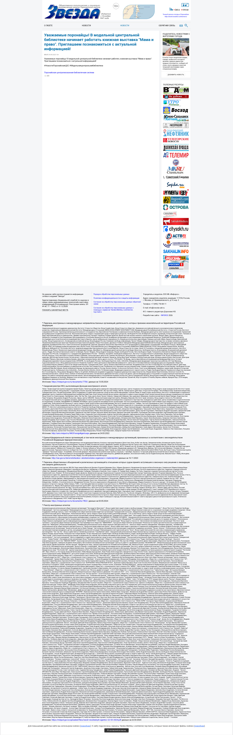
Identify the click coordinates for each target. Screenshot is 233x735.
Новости (86, 25)
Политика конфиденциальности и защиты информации (116, 298)
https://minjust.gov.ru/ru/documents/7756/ (70, 382)
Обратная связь (167, 25)
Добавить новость (176, 75)
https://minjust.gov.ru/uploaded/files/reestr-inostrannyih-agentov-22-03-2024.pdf (86, 720)
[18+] (77, 12)
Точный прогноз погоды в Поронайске (176, 14)
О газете (48, 25)
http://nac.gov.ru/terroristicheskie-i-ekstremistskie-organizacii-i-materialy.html (85, 458)
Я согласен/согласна (116, 730)
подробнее (85, 726)
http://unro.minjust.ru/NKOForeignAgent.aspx (70, 433)
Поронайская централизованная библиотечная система (69, 72)
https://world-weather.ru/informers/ (176, 16)
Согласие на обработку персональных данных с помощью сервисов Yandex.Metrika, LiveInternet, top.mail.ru (114, 310)
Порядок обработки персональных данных (111, 294)
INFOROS (164, 315)
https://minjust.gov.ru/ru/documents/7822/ (70, 501)
